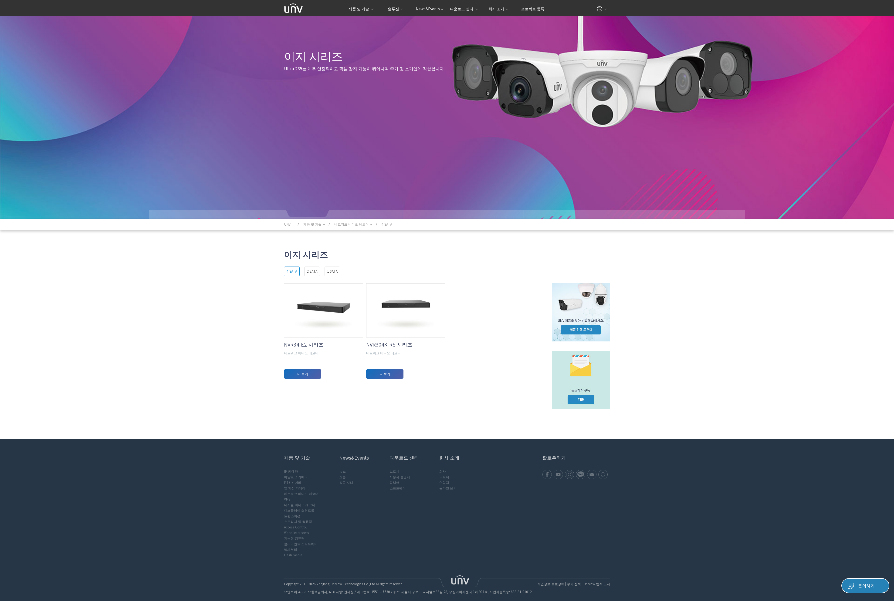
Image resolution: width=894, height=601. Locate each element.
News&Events (428, 9)
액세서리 (290, 549)
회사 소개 (496, 9)
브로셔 (394, 471)
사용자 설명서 (399, 477)
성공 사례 (346, 482)
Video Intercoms (296, 532)
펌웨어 (394, 482)
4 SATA (292, 271)
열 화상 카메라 (294, 488)
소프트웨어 (397, 488)
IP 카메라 (291, 471)
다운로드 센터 (462, 9)
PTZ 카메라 (292, 482)
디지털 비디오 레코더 (299, 505)
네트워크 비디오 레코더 (301, 493)
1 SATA (332, 271)
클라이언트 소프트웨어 (301, 544)
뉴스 (342, 471)
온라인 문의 (448, 488)
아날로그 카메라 (296, 477)
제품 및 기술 (359, 9)
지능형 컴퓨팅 (294, 538)
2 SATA (312, 271)
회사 (442, 471)
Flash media (293, 555)
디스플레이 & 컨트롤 (299, 510)
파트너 (444, 477)
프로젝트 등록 (532, 9)
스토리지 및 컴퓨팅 (298, 521)
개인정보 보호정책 (550, 584)
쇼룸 (342, 477)
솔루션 (393, 9)
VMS (287, 499)
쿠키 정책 (574, 584)
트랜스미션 (292, 516)
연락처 (444, 482)
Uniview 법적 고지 (596, 584)
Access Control (295, 527)
